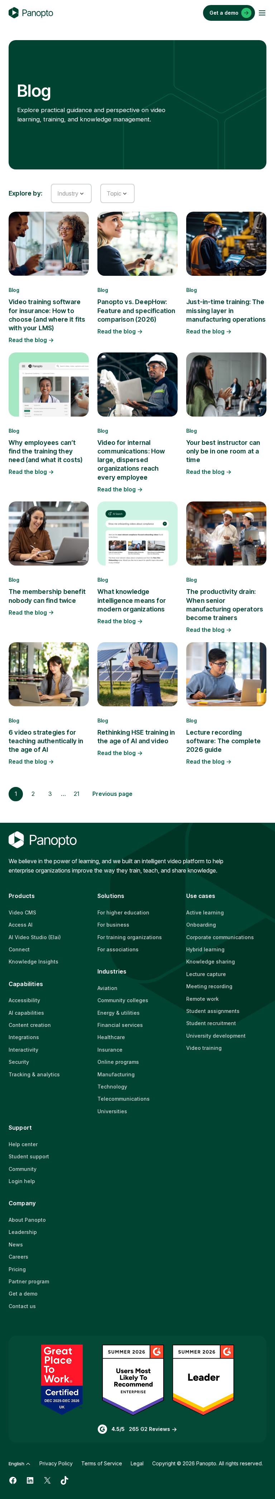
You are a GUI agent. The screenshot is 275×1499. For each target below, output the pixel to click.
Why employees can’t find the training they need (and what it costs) (46, 451)
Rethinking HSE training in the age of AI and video (136, 737)
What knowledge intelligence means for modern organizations (131, 600)
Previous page (112, 793)
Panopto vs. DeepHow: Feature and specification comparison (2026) (136, 310)
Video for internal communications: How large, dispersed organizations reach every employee (131, 460)
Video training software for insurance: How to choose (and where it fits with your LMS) (47, 315)
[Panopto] (31, 13)
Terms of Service (101, 1463)
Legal (137, 1463)
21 (76, 793)
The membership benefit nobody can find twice (47, 596)
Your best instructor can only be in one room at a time (223, 451)
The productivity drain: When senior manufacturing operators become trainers (224, 604)
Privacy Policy (56, 1463)
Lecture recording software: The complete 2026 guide (223, 741)
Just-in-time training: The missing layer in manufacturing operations (226, 310)
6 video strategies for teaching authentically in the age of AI (46, 741)
